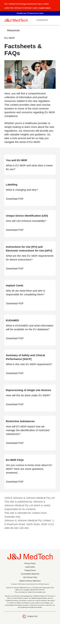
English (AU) (33, 616)
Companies (42, 20)
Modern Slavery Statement (30, 581)
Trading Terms (30, 570)
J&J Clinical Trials (30, 577)
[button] (54, 5)
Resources (13, 30)
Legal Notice (30, 567)
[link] (16, 198)
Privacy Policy (30, 563)
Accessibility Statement (30, 574)
